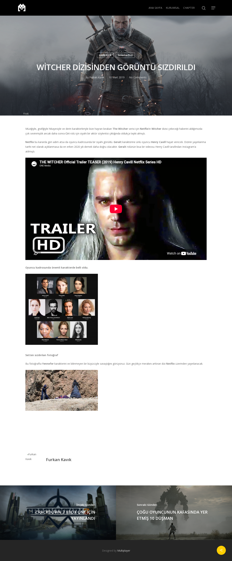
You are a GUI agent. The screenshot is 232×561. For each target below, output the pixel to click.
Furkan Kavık (96, 77)
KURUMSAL (173, 7)
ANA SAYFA (155, 7)
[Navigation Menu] (213, 8)
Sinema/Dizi (125, 55)
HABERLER (105, 55)
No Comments (137, 77)
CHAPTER (189, 7)
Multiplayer (123, 550)
